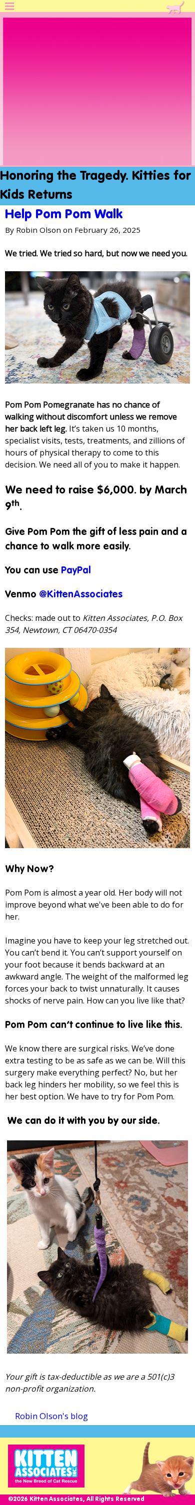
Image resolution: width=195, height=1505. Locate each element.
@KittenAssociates (80, 594)
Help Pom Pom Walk (63, 214)
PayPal (76, 570)
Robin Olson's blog (51, 1416)
